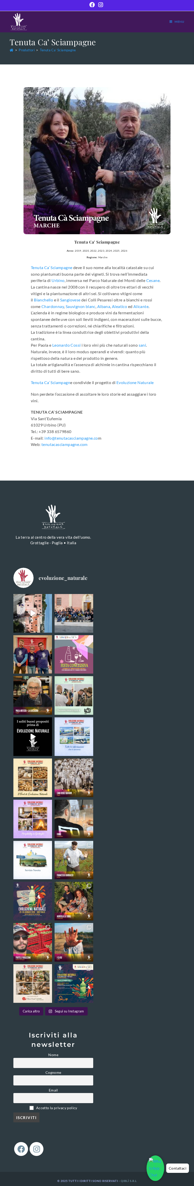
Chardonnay (52, 306)
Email (53, 1090)
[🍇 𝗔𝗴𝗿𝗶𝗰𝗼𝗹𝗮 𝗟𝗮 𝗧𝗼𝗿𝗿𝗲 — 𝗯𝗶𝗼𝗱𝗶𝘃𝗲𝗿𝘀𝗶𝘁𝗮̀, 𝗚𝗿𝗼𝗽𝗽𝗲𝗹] (74, 901)
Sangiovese (70, 299)
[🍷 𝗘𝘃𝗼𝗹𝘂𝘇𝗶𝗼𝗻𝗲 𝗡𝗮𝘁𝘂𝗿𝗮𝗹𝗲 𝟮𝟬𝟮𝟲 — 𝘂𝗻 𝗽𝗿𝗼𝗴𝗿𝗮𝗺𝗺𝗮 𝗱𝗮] (74, 983)
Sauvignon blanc (80, 306)
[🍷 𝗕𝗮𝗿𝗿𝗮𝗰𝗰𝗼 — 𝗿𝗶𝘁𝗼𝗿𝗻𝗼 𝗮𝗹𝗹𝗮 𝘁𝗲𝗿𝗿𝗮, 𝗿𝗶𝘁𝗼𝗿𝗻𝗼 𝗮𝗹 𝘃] (74, 860)
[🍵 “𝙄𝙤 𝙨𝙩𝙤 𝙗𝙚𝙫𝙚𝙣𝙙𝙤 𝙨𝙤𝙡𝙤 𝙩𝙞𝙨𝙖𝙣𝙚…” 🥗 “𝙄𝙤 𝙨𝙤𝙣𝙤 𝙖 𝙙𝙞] (32, 736)
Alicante (141, 306)
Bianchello (43, 299)
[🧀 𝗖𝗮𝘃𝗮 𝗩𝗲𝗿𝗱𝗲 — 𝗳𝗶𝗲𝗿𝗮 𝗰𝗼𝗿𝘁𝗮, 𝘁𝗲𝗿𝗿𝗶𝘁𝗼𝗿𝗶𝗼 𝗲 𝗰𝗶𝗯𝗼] (74, 777)
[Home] (11, 50)
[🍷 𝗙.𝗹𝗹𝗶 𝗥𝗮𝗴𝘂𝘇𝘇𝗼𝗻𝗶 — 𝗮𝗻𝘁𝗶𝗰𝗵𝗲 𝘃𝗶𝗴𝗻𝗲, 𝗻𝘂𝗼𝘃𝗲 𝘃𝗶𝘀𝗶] (32, 942)
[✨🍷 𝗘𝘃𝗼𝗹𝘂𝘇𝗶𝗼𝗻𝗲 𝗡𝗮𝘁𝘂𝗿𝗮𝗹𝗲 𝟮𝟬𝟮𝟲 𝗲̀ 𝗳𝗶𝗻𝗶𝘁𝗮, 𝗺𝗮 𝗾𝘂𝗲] (32, 654)
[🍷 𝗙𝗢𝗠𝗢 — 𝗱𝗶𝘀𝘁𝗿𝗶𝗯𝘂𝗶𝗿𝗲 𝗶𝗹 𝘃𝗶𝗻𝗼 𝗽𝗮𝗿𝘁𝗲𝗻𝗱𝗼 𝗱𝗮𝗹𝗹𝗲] (74, 819)
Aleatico (119, 306)
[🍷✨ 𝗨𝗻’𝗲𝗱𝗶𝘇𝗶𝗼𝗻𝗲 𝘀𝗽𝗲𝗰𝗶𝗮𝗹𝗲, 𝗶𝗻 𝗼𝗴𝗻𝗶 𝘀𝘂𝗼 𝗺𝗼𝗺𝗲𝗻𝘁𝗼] (74, 613)
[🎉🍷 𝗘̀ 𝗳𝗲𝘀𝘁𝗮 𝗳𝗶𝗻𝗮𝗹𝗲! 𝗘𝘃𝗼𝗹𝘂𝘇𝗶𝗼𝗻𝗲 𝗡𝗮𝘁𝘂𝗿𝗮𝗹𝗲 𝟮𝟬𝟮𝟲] (74, 654)
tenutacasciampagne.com (64, 444)
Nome (53, 1055)
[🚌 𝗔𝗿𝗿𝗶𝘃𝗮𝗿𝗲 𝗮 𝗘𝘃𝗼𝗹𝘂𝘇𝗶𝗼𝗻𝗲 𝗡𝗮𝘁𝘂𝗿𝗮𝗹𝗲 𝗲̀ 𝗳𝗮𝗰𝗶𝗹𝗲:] (32, 860)
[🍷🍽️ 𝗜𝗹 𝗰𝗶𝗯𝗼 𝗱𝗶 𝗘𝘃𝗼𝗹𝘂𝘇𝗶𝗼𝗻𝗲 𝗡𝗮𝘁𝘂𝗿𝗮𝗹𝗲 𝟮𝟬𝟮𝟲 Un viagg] (32, 777)
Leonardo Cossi (66, 345)
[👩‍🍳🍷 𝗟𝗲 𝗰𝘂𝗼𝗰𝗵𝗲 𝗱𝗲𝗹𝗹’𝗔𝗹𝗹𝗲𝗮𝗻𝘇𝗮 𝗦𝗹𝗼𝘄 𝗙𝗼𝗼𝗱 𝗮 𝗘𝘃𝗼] (32, 695)
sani (142, 345)
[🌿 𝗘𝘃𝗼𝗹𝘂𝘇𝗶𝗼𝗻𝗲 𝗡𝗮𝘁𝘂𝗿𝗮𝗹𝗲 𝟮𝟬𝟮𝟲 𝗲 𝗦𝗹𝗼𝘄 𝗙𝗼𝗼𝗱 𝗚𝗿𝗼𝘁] (32, 983)
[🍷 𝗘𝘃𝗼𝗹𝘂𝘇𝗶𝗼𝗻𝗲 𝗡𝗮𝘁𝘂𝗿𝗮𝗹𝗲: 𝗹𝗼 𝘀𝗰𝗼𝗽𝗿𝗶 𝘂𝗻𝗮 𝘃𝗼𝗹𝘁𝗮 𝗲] (32, 613)
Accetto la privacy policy (56, 1108)
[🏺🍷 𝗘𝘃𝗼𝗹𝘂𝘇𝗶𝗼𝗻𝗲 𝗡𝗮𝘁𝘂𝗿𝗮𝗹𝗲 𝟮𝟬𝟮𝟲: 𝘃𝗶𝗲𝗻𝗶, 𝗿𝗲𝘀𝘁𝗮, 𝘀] (32, 819)
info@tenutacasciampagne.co (71, 438)
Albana (103, 306)
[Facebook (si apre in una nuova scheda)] (92, 5)
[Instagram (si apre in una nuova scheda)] (101, 5)
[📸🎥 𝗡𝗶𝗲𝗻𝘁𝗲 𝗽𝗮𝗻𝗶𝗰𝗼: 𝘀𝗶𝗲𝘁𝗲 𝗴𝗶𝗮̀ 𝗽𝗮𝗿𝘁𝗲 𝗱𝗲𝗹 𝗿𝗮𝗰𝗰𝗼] (74, 695)
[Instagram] (36, 1149)
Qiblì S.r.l (129, 1180)
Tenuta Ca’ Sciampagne (58, 50)
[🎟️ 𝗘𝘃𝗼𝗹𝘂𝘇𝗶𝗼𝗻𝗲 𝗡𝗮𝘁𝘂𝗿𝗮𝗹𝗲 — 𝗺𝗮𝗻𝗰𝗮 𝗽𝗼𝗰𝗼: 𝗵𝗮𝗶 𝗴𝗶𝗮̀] (32, 901)
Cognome (53, 1073)
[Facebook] (21, 1149)
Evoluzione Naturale (135, 382)
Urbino (58, 280)
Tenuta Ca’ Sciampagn (50, 382)
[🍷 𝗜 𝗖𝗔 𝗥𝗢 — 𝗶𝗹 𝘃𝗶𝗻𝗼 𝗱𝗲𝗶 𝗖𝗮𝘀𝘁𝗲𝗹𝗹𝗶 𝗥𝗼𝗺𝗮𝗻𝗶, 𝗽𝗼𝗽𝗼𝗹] (74, 942)
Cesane (153, 280)
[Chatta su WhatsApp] (155, 1168)
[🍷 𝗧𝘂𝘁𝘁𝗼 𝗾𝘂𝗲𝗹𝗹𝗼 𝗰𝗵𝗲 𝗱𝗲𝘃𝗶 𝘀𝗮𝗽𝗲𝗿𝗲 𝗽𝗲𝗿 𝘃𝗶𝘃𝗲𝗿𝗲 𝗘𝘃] (74, 736)
